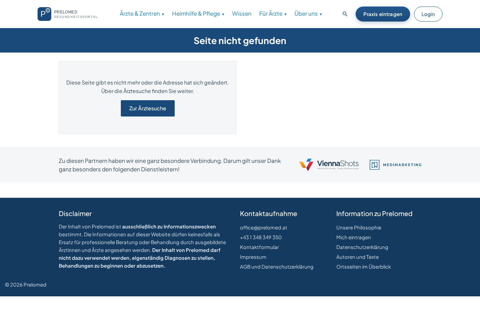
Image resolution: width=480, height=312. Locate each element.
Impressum (253, 257)
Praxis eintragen (382, 14)
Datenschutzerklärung (362, 247)
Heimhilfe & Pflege (196, 13)
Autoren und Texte (357, 257)
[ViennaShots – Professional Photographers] (329, 165)
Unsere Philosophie (358, 227)
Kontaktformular (259, 247)
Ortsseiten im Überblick (363, 266)
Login (428, 14)
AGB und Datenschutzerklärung (276, 266)
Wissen (241, 13)
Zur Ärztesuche (147, 108)
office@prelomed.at (263, 227)
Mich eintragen (353, 237)
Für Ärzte (270, 13)
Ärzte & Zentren (140, 13)
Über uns (306, 13)
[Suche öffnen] (345, 14)
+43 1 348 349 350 (261, 237)
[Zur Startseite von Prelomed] (70, 14)
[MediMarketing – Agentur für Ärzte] (395, 165)
